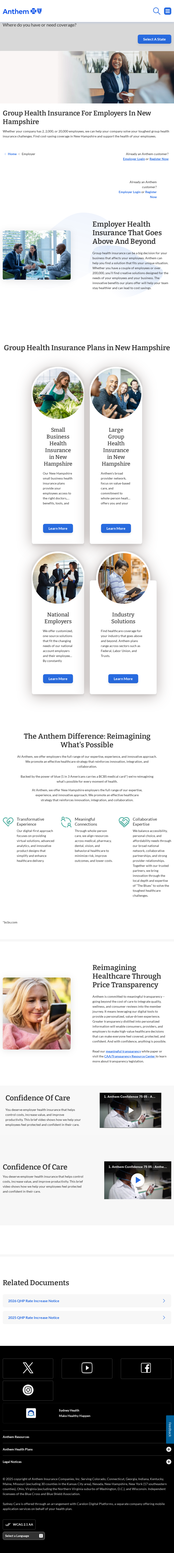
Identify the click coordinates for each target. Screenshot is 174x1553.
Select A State (154, 39)
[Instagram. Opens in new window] (28, 1390)
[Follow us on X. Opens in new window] (28, 1367)
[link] (22, 11)
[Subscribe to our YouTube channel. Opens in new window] (87, 1367)
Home (12, 154)
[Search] (106, 11)
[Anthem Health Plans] (168, 1449)
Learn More (58, 528)
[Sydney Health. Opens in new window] (31, 1413)
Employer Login (130, 192)
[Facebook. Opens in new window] (145, 1367)
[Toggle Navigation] (167, 11)
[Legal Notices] (168, 1461)
